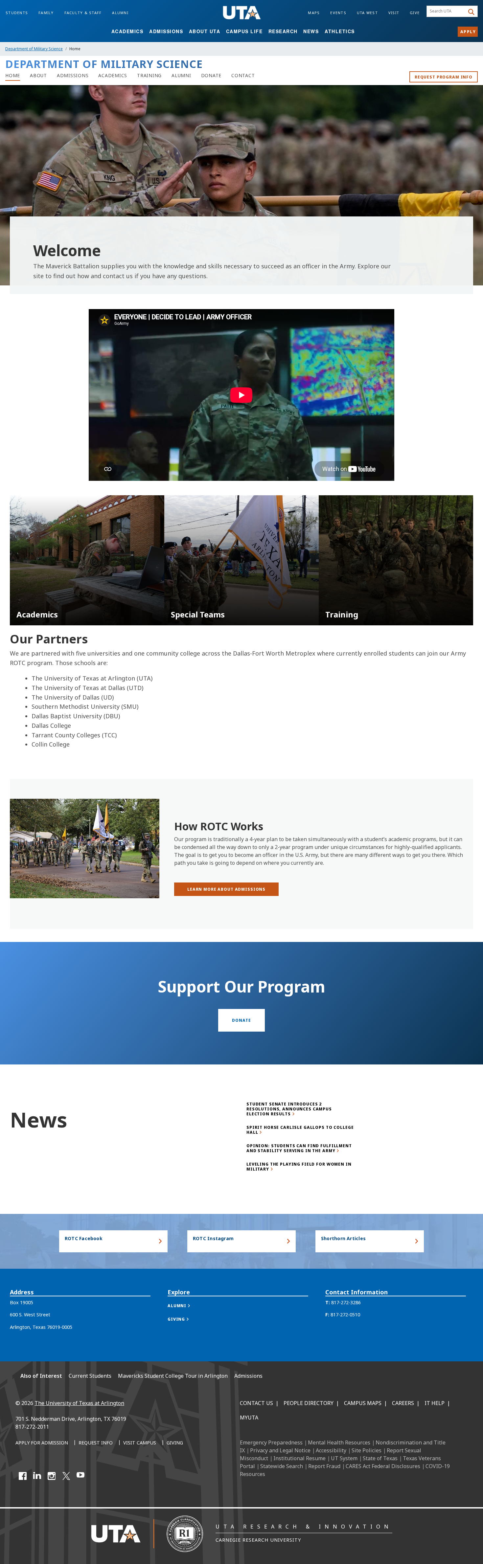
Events (338, 12)
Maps (314, 12)
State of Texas (380, 1458)
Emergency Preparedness (271, 1442)
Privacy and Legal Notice (280, 1450)
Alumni (120, 12)
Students (17, 12)
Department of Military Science (34, 49)
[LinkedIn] (37, 1476)
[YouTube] (80, 1476)
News (311, 31)
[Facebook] (23, 1476)
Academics (127, 31)
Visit (393, 12)
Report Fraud (324, 1466)
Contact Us (256, 1403)
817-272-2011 (32, 1426)
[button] (186, 1305)
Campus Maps (362, 1403)
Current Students (90, 1375)
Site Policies (366, 1450)
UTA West (367, 12)
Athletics (340, 31)
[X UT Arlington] (66, 1476)
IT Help (435, 1403)
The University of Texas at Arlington (79, 1403)
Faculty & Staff (83, 12)
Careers (403, 1403)
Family (46, 12)
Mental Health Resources (339, 1442)
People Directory (309, 1403)
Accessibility (331, 1450)
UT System (344, 1458)
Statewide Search (281, 1466)
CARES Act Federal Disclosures (383, 1466)
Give (415, 12)
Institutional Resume (299, 1458)
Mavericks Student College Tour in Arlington (173, 1375)
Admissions (166, 31)
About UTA (204, 31)
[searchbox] (447, 11)
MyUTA (249, 1417)
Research (283, 31)
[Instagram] (52, 1476)
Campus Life (244, 31)
